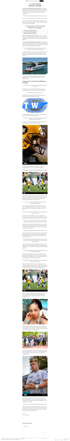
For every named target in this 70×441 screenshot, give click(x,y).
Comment (44, 432)
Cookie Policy (17, 439)
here (34, 23)
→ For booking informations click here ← (30, 30)
